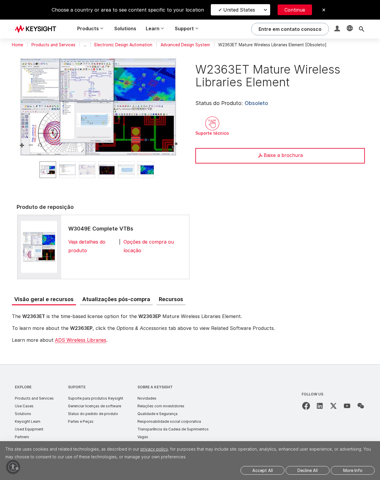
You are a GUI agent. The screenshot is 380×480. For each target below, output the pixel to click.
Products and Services (53, 44)
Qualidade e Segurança (157, 413)
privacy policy (154, 449)
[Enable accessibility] (13, 467)
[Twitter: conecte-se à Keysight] (333, 405)
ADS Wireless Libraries (80, 340)
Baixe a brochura (283, 155)
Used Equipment (29, 429)
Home (17, 44)
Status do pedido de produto (93, 413)
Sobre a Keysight (155, 387)
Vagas (142, 437)
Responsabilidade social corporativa (169, 421)
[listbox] (98, 169)
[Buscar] (361, 29)
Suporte (77, 387)
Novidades (146, 398)
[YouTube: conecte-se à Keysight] (347, 405)
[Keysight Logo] (38, 29)
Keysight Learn (27, 421)
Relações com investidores (160, 406)
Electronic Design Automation (123, 44)
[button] (337, 29)
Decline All (307, 470)
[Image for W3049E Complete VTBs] (39, 247)
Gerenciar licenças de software (94, 406)
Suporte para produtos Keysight (95, 398)
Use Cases (24, 406)
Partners (22, 437)
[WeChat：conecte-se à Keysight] (360, 405)
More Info (352, 470)
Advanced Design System (185, 44)
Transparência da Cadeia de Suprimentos (173, 429)
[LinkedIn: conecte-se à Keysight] (319, 405)
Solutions (125, 28)
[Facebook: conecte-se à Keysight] (306, 405)
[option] (47, 169)
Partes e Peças (81, 421)
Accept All (262, 470)
